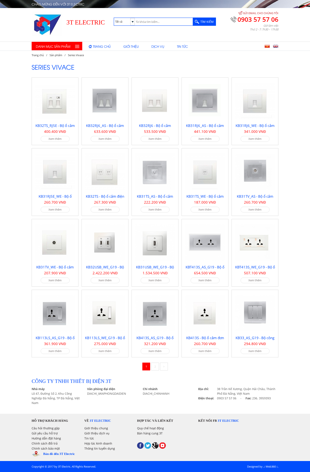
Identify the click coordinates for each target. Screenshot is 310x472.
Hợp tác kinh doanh (98, 443)
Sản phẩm (56, 55)
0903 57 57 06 (257, 19)
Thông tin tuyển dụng (99, 448)
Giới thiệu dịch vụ (96, 433)
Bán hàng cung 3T (150, 433)
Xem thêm (55, 139)
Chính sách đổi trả (45, 443)
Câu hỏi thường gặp (46, 428)
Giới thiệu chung (96, 428)
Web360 (271, 466)
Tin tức (182, 46)
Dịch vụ (157, 46)
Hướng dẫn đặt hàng (46, 438)
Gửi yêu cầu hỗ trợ (45, 433)
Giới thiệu (131, 46)
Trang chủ (102, 46)
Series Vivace (76, 55)
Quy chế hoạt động (150, 428)
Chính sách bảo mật (46, 448)
